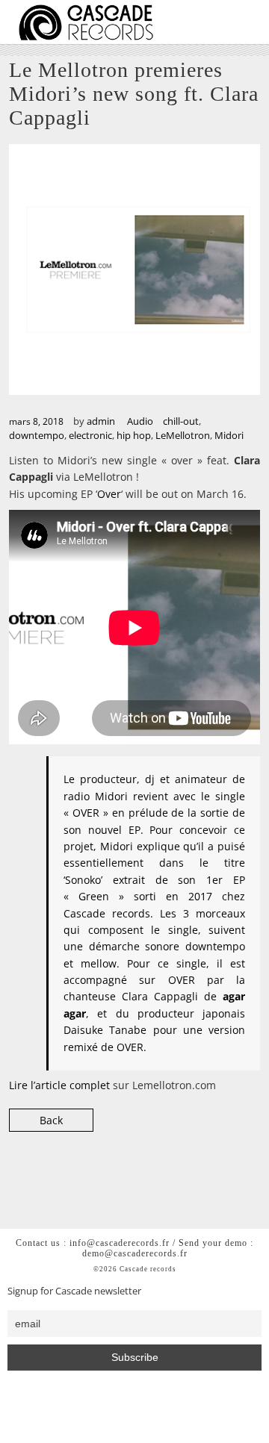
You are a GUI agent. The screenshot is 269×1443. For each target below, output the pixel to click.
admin (101, 421)
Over (109, 494)
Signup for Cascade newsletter (74, 1291)
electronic (90, 435)
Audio (140, 421)
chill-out (181, 421)
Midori (229, 435)
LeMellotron (182, 435)
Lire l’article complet (61, 1085)
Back (51, 1120)
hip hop (134, 435)
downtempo (36, 435)
